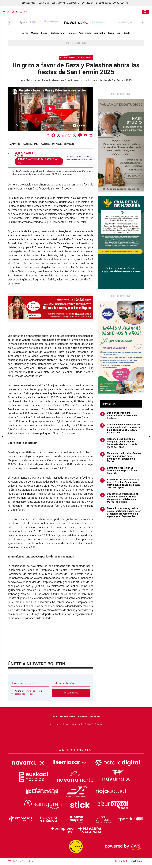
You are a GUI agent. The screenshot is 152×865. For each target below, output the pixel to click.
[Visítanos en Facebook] (4, 12)
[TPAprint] (131, 818)
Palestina (45, 144)
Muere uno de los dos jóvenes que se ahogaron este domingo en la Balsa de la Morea (121, 457)
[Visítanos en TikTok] (17, 12)
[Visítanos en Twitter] (8, 12)
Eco (119, 33)
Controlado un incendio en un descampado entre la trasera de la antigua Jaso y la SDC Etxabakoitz (121, 428)
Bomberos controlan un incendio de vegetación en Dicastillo (119, 471)
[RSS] (29, 12)
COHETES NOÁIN (58, 3)
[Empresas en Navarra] (21, 818)
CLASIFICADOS (105, 3)
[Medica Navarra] (48, 818)
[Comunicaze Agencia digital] (76, 737)
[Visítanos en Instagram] (13, 12)
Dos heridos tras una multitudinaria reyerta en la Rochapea (119, 416)
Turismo (71, 33)
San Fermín (57, 144)
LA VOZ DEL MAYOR (121, 3)
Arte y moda (85, 33)
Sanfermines (14, 144)
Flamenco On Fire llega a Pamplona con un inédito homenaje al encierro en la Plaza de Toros (119, 443)
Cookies (65, 724)
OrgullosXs (99, 33)
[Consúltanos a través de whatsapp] (21, 12)
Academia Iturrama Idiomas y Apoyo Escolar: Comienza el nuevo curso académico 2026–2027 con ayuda (122, 483)
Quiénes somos (67, 716)
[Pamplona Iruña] (62, 830)
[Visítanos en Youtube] (25, 12)
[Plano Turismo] (103, 818)
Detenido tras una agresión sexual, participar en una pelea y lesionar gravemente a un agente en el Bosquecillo (121, 512)
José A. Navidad (24, 153)
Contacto (82, 716)
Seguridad (77, 724)
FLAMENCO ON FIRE (89, 3)
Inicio (54, 716)
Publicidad (95, 716)
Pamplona (27, 144)
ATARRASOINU (73, 3)
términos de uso (32, 691)
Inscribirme (71, 692)
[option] (76, 22)
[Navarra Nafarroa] (89, 830)
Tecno (111, 33)
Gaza (36, 144)
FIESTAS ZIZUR (44, 3)
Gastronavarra (57, 33)
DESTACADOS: (28, 3)
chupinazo (69, 144)
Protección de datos (94, 724)
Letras (44, 33)
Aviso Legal (54, 724)
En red (25, 33)
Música (34, 33)
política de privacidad (24, 694)
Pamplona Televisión (76, 57)
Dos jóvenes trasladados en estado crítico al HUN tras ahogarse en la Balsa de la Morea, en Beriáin (120, 498)
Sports (127, 33)
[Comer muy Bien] (76, 818)
